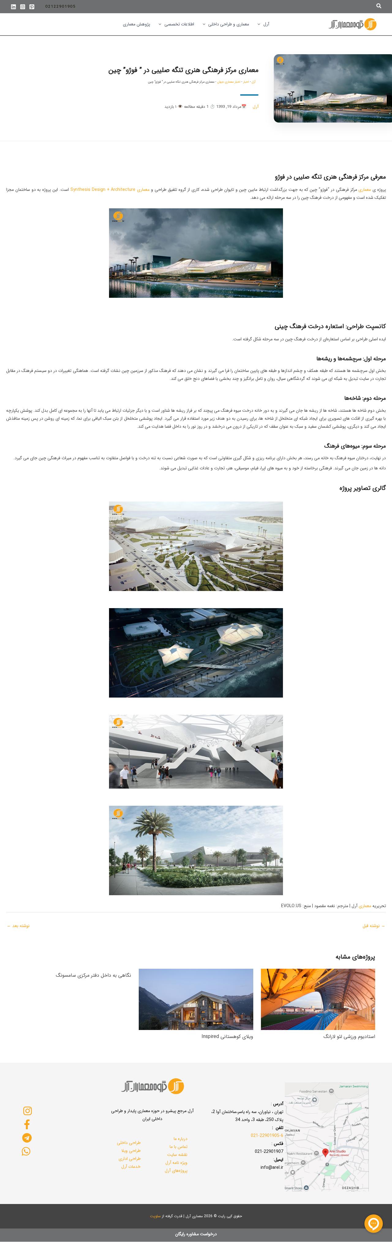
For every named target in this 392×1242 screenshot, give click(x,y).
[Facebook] (27, 1124)
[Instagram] (22, 6)
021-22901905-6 (267, 1135)
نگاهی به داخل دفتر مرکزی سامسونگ (93, 975)
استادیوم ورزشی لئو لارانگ (349, 1036)
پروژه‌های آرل (176, 1170)
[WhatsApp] (26, 1151)
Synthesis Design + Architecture (103, 189)
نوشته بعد (18, 925)
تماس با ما (178, 1146)
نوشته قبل (374, 925)
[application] (260, 24)
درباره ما (180, 1138)
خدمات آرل (131, 1166)
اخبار (246, 82)
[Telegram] (27, 1138)
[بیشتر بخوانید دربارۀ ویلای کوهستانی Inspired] (196, 999)
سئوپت (155, 1216)
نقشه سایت (177, 1154)
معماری (364, 189)
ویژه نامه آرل (176, 1162)
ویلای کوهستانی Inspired (227, 1036)
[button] (378, 6)
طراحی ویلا (131, 1150)
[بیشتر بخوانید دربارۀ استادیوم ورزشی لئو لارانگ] (318, 999)
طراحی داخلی (129, 1142)
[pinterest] (32, 6)
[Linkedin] (13, 6)
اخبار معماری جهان (228, 82)
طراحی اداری (130, 1158)
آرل (253, 82)
